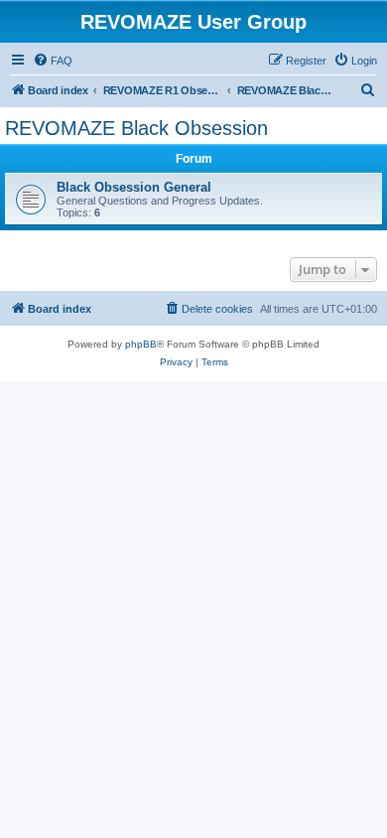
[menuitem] (52, 60)
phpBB (141, 344)
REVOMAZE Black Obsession (136, 128)
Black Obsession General (134, 187)
